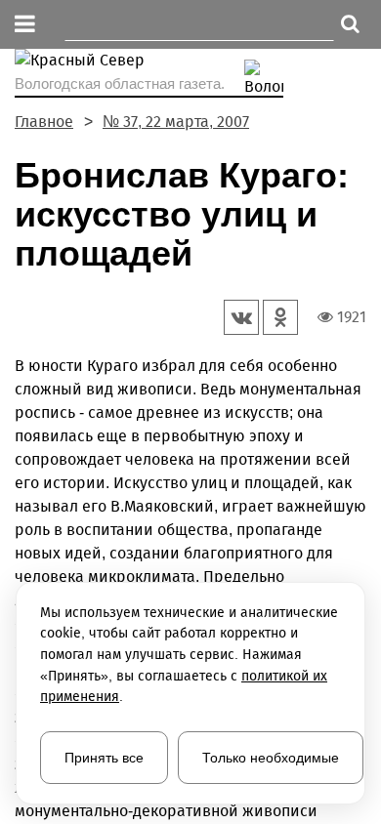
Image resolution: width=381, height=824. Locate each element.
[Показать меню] (25, 25)
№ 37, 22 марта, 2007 (176, 121)
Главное (44, 121)
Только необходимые (270, 757)
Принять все (104, 757)
